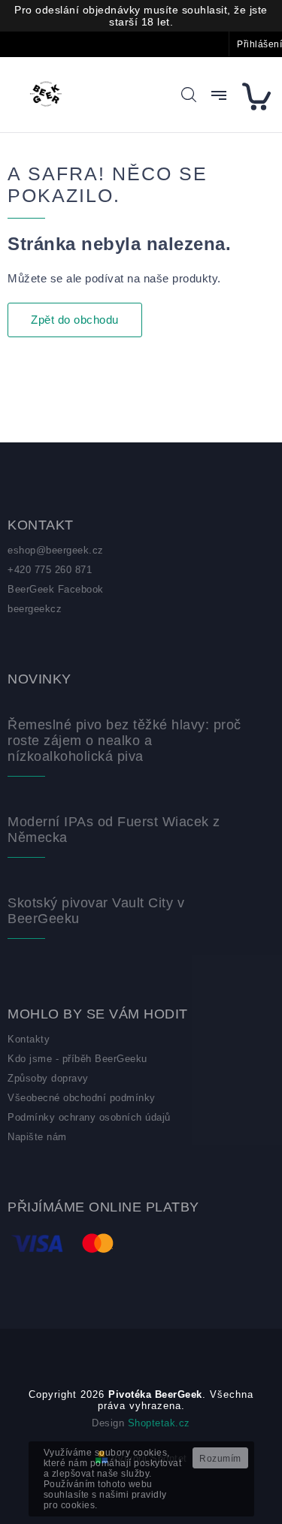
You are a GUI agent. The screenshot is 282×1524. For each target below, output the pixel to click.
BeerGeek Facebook (56, 589)
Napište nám (37, 1136)
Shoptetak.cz (159, 1423)
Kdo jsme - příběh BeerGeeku (77, 1058)
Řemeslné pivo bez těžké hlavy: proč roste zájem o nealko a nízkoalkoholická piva (124, 740)
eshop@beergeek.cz (56, 550)
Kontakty (29, 1039)
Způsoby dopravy (48, 1078)
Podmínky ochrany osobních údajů (89, 1117)
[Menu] (219, 95)
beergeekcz (35, 608)
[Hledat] (189, 94)
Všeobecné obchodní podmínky (82, 1097)
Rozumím (220, 1458)
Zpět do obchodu (75, 319)
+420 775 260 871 (50, 569)
